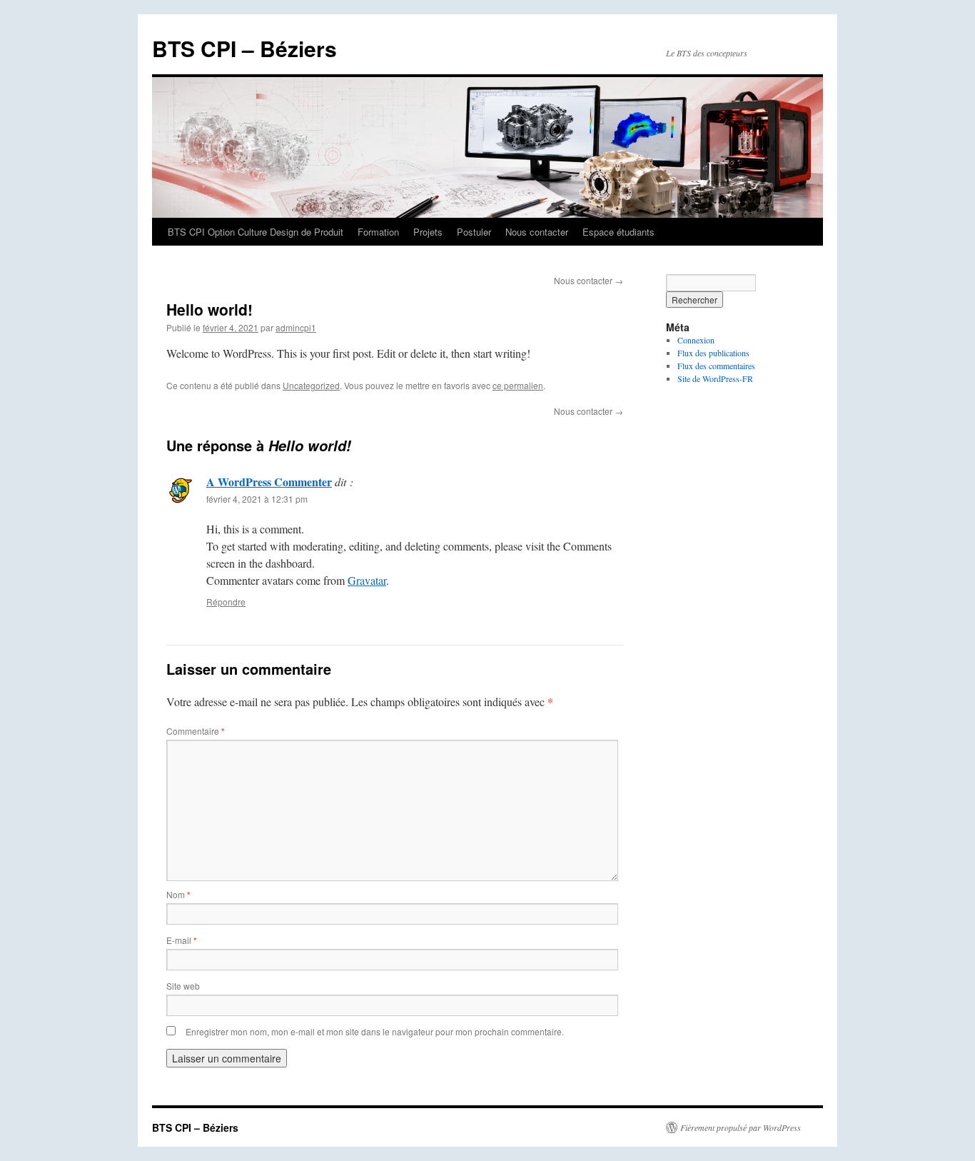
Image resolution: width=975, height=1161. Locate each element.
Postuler (474, 231)
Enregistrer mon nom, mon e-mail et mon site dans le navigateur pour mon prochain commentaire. (375, 1031)
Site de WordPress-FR (715, 378)
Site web (183, 986)
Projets (428, 231)
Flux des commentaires (716, 365)
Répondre (226, 601)
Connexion (695, 340)
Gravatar (367, 580)
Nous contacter (536, 231)
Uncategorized (311, 385)
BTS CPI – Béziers (244, 48)
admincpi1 (296, 327)
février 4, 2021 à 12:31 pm (257, 499)
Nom (178, 894)
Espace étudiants (618, 231)
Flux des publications (713, 352)
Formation (378, 231)
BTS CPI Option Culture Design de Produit (255, 231)
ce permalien (517, 385)
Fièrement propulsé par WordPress (740, 1127)
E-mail (181, 940)
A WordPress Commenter (269, 481)
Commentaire (195, 731)
